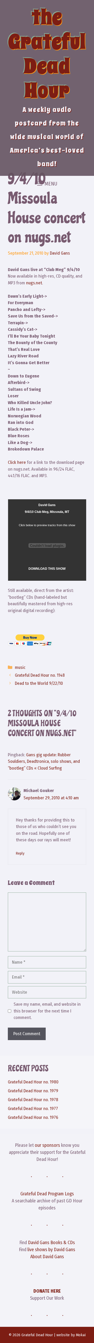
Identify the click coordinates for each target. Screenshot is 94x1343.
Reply (20, 853)
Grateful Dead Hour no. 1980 (33, 1082)
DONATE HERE (47, 1291)
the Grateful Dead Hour (47, 54)
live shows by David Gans (51, 1249)
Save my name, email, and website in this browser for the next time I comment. (47, 1011)
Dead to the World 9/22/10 (39, 683)
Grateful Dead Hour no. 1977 (33, 1108)
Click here (17, 462)
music (20, 667)
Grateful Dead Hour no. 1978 (33, 1099)
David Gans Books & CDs (51, 1242)
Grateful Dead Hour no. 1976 (33, 1117)
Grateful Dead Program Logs (47, 1194)
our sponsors (47, 1145)
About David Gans (47, 1257)
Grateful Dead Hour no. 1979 (33, 1091)
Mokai (81, 1335)
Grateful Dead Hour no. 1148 (40, 675)
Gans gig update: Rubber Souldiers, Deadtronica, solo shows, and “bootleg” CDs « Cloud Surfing (44, 761)
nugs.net (34, 283)
